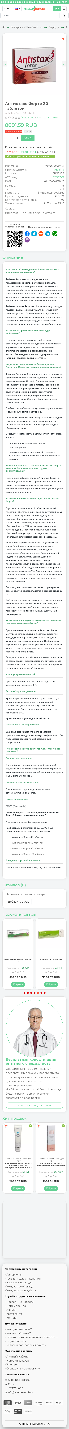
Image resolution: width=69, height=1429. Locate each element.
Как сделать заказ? (19, 1329)
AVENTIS (58, 169)
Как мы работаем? (18, 1333)
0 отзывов (27, 117)
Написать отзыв (47, 117)
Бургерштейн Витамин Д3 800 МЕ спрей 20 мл (51, 1164)
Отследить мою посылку (23, 1368)
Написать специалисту (33, 1105)
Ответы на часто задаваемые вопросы (32, 1337)
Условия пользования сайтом (26, 1345)
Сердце (54, 27)
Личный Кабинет (18, 1356)
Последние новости (20, 1301)
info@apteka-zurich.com (21, 1392)
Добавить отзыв (18, 901)
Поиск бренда (16, 1306)
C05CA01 (58, 177)
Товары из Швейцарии (26, 27)
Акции (11, 1309)
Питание (51, 1159)
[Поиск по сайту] (64, 15)
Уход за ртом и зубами (21, 1290)
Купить (27, 137)
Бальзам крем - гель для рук (19, 1160)
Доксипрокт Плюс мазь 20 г (51, 960)
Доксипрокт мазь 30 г (18, 959)
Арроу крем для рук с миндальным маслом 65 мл (18, 1164)
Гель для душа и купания (23, 1278)
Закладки (13, 1364)
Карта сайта (14, 1313)
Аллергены (14, 1274)
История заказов (17, 1360)
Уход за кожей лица (19, 1286)
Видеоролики (16, 1341)
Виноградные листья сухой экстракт (30, 213)
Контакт (11, 1317)
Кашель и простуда (19, 1282)
